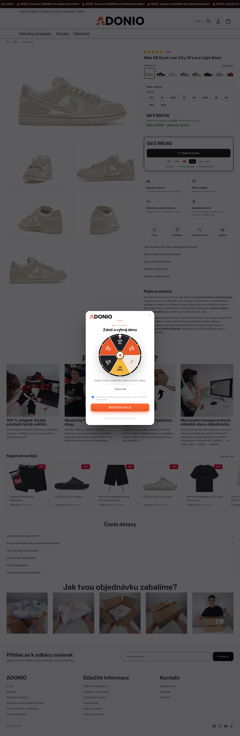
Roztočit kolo (120, 407)
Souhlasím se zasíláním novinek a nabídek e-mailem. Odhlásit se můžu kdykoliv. (121, 398)
